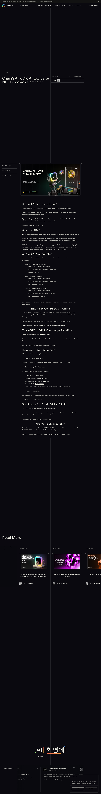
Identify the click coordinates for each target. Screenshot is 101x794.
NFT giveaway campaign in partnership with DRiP (57, 208)
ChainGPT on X (33, 375)
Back (7, 72)
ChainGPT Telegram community (39, 378)
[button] (25, 5)
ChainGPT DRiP (39, 384)
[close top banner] (98, 1)
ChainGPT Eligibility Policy (47, 427)
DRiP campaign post (43, 381)
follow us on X (34, 345)
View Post (43, 779)
